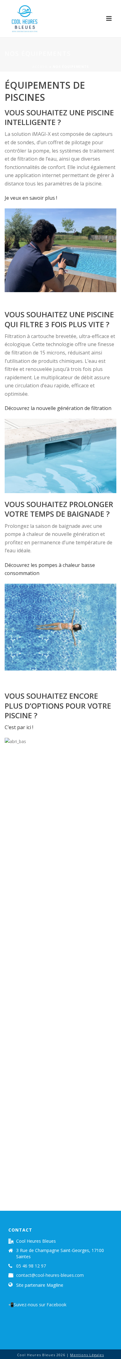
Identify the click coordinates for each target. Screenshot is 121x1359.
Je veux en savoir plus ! (31, 197)
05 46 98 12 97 (31, 1266)
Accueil (40, 67)
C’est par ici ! (19, 727)
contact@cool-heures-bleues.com (50, 1275)
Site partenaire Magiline (39, 1285)
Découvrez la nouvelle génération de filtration (58, 408)
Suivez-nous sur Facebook (40, 1305)
